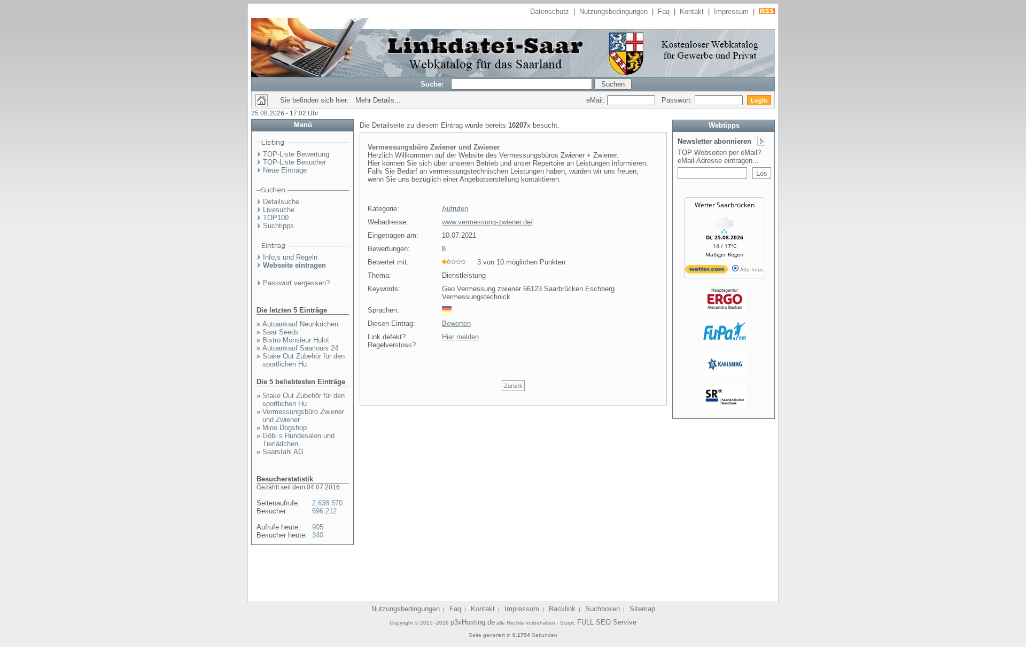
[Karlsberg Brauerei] (724, 374)
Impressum (731, 11)
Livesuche (278, 210)
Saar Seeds (280, 332)
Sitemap (642, 609)
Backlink (562, 609)
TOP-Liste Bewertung (296, 154)
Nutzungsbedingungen (613, 11)
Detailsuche (281, 202)
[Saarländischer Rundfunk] (724, 406)
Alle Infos (751, 269)
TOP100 (276, 218)
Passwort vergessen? (296, 283)
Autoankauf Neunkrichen (300, 324)
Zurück (513, 386)
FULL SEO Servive (606, 622)
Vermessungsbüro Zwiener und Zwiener (434, 147)
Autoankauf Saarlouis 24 (300, 348)
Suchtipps (278, 226)
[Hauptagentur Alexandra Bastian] (724, 309)
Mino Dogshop (284, 428)
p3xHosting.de (472, 622)
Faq (664, 11)
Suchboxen (602, 609)
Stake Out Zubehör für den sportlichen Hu (303, 360)
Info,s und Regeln (290, 257)
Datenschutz (549, 11)
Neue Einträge (285, 170)
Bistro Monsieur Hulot (295, 340)
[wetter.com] (706, 271)
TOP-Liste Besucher (294, 162)
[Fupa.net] (724, 341)
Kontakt (692, 11)
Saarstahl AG (283, 452)
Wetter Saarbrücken (725, 204)
